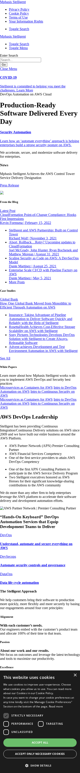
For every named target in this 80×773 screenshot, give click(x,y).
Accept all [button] (40, 742)
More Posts (17, 282)
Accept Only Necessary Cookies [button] (40, 754)
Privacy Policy (19, 9)
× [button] (75, 675)
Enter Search (9, 55)
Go (4, 64)
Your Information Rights (26, 21)
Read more (56, 706)
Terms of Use (18, 17)
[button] (19, 29)
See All (5, 358)
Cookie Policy (19, 13)
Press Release (9, 185)
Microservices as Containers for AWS (26, 387)
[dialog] (40, 721)
